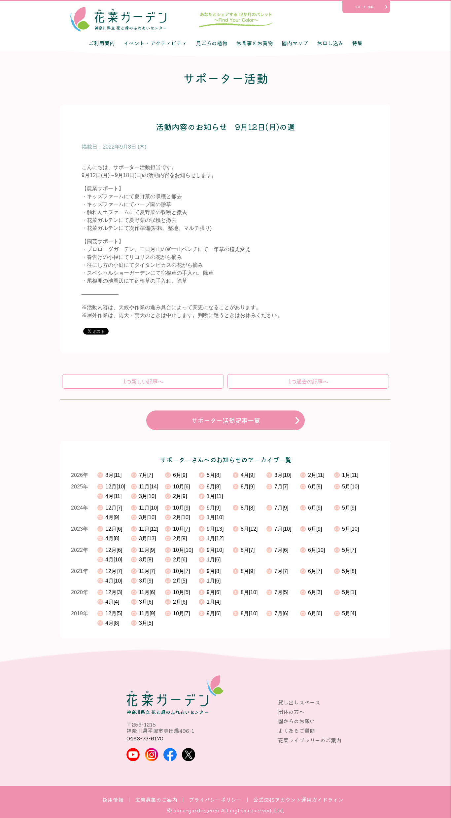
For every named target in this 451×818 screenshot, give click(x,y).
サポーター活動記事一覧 (225, 420)
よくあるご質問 (296, 730)
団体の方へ (291, 712)
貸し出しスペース (299, 702)
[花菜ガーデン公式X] (188, 754)
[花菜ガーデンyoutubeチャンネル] (133, 754)
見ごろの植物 (211, 43)
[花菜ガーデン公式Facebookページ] (170, 754)
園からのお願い (296, 721)
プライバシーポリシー (215, 799)
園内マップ (295, 43)
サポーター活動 (364, 7)
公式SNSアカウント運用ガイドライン (298, 799)
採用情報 (112, 799)
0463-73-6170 (144, 738)
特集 (357, 43)
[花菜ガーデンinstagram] (151, 754)
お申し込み (330, 43)
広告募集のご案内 (156, 799)
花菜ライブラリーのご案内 (309, 740)
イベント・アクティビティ (155, 43)
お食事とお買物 (254, 43)
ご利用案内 (101, 43)
